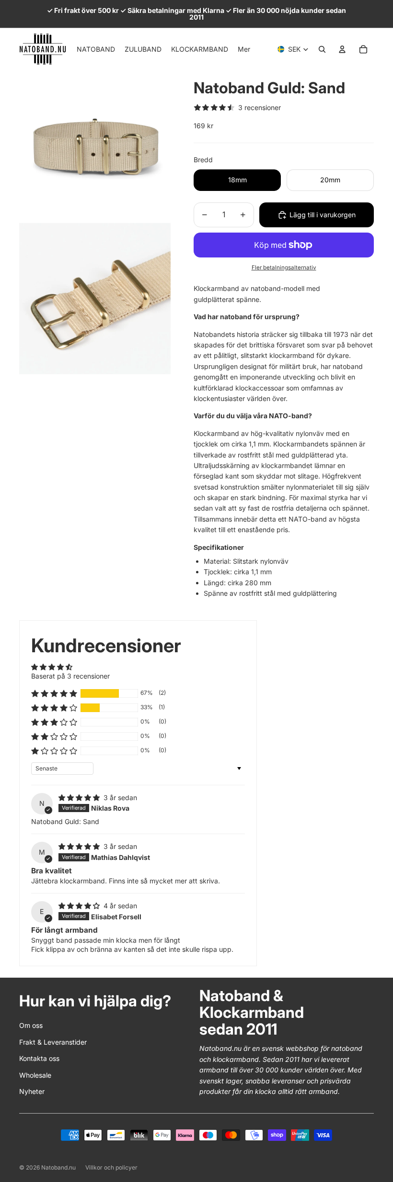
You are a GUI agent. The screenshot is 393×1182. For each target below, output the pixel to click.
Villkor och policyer (111, 1167)
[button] (54, 693)
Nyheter (32, 1091)
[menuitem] (244, 49)
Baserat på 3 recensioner (70, 676)
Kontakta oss (39, 1058)
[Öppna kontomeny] (342, 49)
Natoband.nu (58, 1167)
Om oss (31, 1025)
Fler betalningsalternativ (284, 267)
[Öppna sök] (322, 49)
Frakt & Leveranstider (53, 1042)
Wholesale (35, 1075)
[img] (80, 797)
